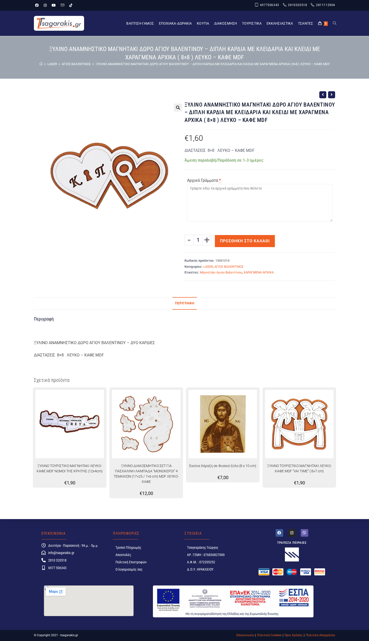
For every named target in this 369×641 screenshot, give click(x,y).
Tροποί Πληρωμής (128, 547)
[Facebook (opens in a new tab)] (38, 5)
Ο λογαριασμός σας (129, 569)
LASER (208, 266)
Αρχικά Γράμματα (202, 180)
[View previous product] (322, 94)
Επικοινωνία (245, 635)
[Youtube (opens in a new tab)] (53, 5)
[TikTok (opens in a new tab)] (71, 5)
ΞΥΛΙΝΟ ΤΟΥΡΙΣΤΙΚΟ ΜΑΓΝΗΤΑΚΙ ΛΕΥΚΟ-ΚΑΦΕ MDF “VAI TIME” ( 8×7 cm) (299, 468)
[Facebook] (279, 533)
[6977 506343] (43, 568)
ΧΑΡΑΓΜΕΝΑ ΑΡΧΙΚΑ (258, 272)
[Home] (41, 64)
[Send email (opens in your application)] (62, 5)
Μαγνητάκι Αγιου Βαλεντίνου (221, 272)
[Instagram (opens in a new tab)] (45, 5)
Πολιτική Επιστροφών (131, 562)
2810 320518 (57, 560)
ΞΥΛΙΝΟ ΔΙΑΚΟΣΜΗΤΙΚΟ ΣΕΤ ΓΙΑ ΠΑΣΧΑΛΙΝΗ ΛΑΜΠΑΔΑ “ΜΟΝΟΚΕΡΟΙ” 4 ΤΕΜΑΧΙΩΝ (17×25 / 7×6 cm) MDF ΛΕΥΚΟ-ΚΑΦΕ (146, 474)
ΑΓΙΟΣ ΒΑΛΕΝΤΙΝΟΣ (228, 266)
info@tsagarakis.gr (61, 553)
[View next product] (331, 94)
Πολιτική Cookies (269, 635)
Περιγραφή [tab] (184, 303)
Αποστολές (123, 555)
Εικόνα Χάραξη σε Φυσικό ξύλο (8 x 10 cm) (222, 466)
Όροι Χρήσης (293, 635)
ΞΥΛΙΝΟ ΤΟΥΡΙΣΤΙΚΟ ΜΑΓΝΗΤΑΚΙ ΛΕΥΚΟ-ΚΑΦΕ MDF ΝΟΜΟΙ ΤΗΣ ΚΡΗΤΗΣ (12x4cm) (70, 468)
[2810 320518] (43, 560)
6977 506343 (57, 568)
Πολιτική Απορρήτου (320, 635)
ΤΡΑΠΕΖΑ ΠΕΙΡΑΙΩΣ (292, 542)
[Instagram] (292, 533)
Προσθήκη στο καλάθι (245, 241)
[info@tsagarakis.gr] (43, 553)
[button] (178, 108)
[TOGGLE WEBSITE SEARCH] (334, 23)
